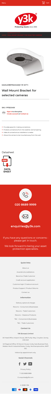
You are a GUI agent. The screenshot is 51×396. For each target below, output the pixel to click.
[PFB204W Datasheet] (6, 172)
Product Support (19, 288)
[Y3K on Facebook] (19, 365)
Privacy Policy (26, 369)
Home (4, 35)
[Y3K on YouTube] (30, 365)
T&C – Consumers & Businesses (25, 319)
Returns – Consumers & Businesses (25, 307)
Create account (12, 114)
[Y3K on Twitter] (25, 365)
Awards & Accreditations (25, 272)
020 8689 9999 (25, 204)
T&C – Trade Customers (25, 323)
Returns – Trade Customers (25, 311)
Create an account (31, 284)
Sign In (9, 111)
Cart (47, 3)
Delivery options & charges (25, 303)
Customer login (18, 284)
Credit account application (25, 280)
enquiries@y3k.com (25, 226)
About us (25, 268)
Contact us (24, 114)
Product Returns (32, 288)
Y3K (27, 385)
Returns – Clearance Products (25, 315)
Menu (4, 3)
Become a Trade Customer (25, 276)
